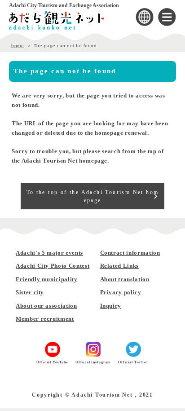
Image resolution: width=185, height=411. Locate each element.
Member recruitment (45, 318)
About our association (46, 305)
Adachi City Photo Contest (52, 265)
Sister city (30, 292)
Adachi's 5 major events (49, 252)
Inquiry (111, 305)
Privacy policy (120, 292)
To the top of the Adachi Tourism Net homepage (92, 196)
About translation (125, 279)
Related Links (119, 265)
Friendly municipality (47, 279)
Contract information (130, 252)
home (17, 45)
